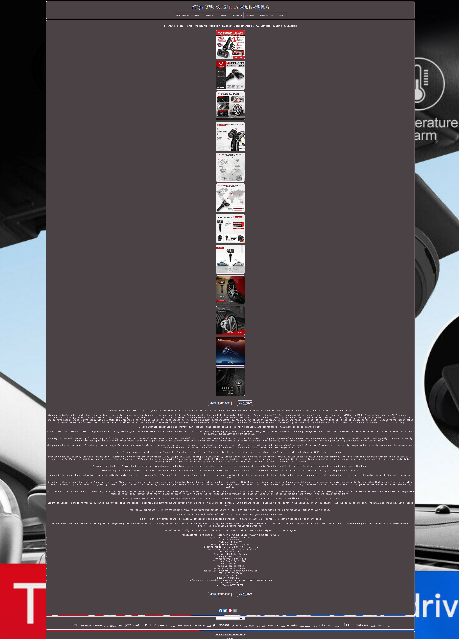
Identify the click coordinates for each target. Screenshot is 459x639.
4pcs (180, 625)
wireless (283, 626)
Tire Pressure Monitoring (230, 635)
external (187, 625)
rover (315, 626)
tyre (128, 625)
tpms (74, 625)
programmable (305, 626)
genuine (237, 625)
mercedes (381, 626)
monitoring (361, 625)
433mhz (97, 625)
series (106, 626)
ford (389, 626)
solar (330, 626)
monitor (292, 625)
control (172, 626)
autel (136, 625)
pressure (148, 624)
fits (215, 625)
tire (345, 625)
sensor (224, 625)
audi (209, 626)
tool (245, 626)
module (337, 626)
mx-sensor (199, 625)
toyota (252, 626)
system (162, 625)
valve (322, 625)
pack (263, 626)
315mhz (113, 626)
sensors (272, 625)
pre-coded (86, 625)
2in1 (120, 625)
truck (258, 626)
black (373, 626)
